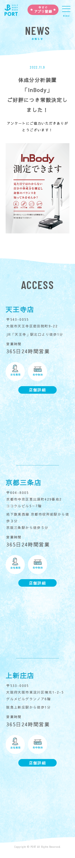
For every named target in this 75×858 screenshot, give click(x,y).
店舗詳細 (37, 389)
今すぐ (43, 10)
